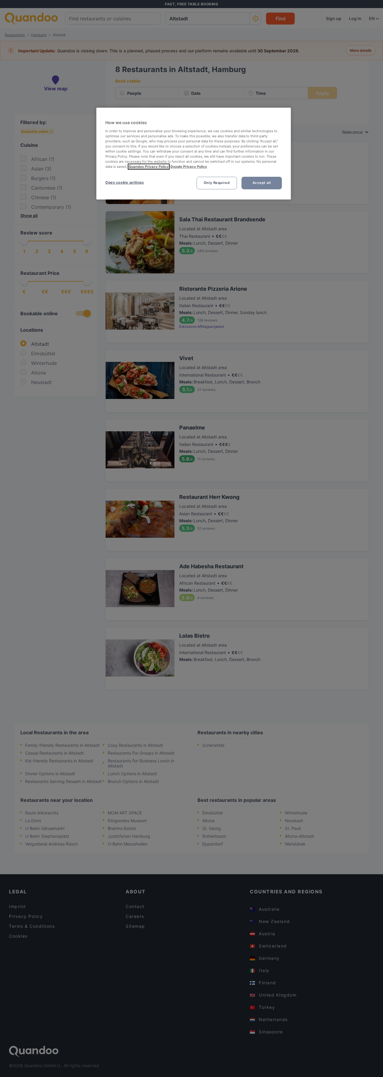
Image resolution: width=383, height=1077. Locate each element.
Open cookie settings (124, 182)
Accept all (262, 183)
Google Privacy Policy (188, 166)
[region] (193, 153)
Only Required (217, 183)
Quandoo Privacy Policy (149, 166)
